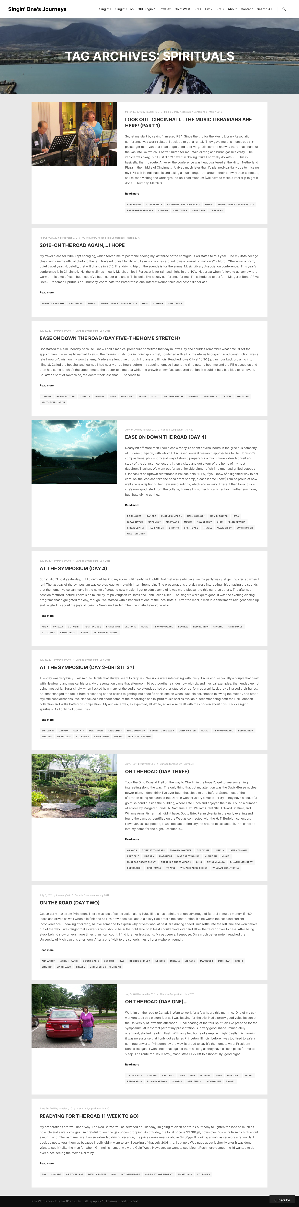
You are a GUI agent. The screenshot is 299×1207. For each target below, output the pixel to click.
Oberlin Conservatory (176, 862)
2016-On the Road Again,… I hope (82, 245)
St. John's (48, 632)
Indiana (100, 396)
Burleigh (48, 730)
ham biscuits (219, 516)
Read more (132, 193)
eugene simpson (171, 516)
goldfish (203, 850)
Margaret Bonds (188, 856)
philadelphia (135, 528)
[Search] (284, 9)
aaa (44, 1174)
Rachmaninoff (173, 396)
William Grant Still (226, 868)
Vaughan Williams (106, 632)
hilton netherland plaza (183, 204)
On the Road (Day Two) (70, 903)
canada (47, 396)
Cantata (78, 730)
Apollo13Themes (105, 1201)
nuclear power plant (141, 862)
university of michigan (105, 967)
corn (182, 1075)
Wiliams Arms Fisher (194, 868)
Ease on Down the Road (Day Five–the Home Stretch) (110, 338)
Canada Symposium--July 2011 (93, 330)
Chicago (168, 1075)
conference (154, 204)
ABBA (45, 626)
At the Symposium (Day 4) (73, 568)
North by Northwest (159, 1174)
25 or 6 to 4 (135, 1075)
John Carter (187, 730)
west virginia (136, 533)
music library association (236, 204)
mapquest (127, 396)
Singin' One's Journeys (28, 9)
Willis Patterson (139, 736)
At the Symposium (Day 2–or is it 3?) (87, 667)
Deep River (96, 730)
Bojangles (134, 516)
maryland (172, 522)
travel (227, 396)
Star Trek (198, 210)
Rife (34, 1201)
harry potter (66, 396)
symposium (67, 632)
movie (143, 396)
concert (74, 626)
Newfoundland (163, 626)
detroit (109, 961)
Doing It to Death (153, 850)
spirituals (180, 210)
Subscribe (282, 1200)
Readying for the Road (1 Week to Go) (89, 1116)
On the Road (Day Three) (157, 771)
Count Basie (91, 961)
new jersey (204, 522)
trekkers (216, 210)
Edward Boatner (181, 850)
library (149, 856)
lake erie (133, 856)
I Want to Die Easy (162, 730)
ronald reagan (157, 1081)
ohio (145, 303)
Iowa (113, 396)
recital (183, 626)
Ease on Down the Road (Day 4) (166, 437)
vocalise (243, 396)
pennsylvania (237, 522)
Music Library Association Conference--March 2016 (193, 111)
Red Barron (156, 528)
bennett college (53, 303)
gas (121, 961)
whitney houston (53, 402)
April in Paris (69, 961)
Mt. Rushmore (130, 1174)
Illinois (85, 396)
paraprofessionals (140, 210)
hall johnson (196, 516)
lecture (130, 626)
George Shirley (139, 961)
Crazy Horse (74, 1174)
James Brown (238, 850)
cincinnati (134, 204)
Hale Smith (115, 730)
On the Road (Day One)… (156, 1002)
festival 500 (93, 626)
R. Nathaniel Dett (241, 862)
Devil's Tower (97, 1174)
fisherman (113, 626)
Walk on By (224, 528)
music (209, 204)
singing (163, 210)
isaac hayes (135, 522)
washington (245, 528)
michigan (211, 856)
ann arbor (49, 961)
